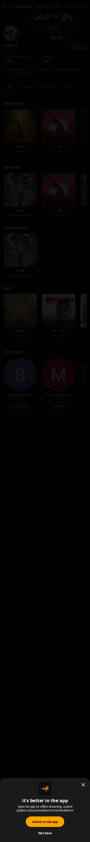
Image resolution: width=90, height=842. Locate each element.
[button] (45, 421)
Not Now (45, 833)
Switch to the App (45, 822)
